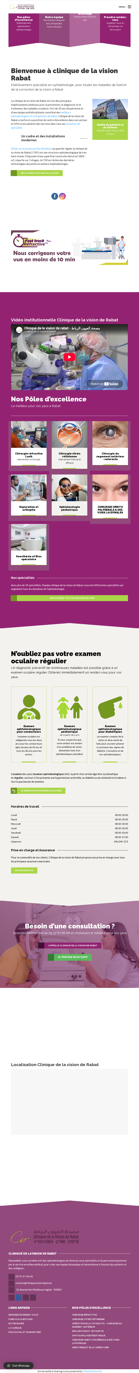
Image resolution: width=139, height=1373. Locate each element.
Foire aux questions (20, 1319)
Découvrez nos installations (40, 173)
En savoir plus (24, 870)
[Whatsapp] (11, 1297)
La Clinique (15, 1328)
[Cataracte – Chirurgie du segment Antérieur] (110, 434)
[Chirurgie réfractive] (29, 434)
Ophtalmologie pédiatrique (88, 1335)
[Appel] (26, 1297)
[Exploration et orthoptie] (110, 707)
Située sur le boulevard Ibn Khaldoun (31, 148)
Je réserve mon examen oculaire (41, 790)
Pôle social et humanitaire (24, 1332)
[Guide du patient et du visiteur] (110, 109)
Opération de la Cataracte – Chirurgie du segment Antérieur (97, 1325)
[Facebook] (19, 1297)
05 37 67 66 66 (24, 1276)
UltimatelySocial (92, 1371)
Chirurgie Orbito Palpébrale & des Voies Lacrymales (96, 1341)
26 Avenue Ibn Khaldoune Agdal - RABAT (39, 1289)
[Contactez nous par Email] (33, 1297)
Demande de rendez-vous (23, 1315)
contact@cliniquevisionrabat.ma (34, 1282)
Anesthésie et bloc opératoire (90, 1347)
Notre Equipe (16, 1323)
